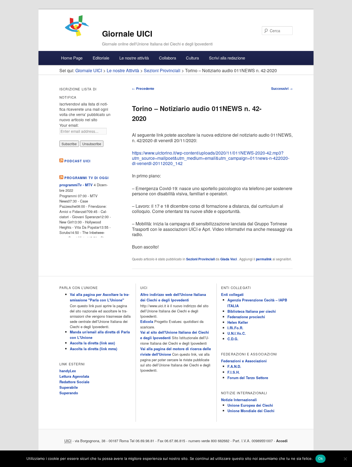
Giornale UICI (127, 33)
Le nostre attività (134, 58)
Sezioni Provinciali (200, 259)
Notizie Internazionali (239, 399)
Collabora (167, 58)
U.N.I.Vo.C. (236, 333)
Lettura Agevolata (74, 376)
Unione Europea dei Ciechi (250, 405)
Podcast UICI (77, 161)
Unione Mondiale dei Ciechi (250, 410)
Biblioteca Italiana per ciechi (251, 311)
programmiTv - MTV (76, 184)
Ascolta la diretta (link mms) (93, 348)
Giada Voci (229, 259)
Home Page (71, 58)
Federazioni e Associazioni (244, 360)
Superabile (68, 387)
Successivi (282, 88)
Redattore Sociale (74, 381)
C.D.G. (232, 338)
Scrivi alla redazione (227, 58)
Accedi (282, 440)
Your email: (69, 125)
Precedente (143, 88)
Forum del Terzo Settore (247, 377)
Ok (320, 458)
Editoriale (101, 58)
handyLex (67, 370)
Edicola (146, 321)
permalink (264, 259)
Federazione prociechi (246, 316)
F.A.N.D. (234, 366)
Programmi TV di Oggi (86, 178)
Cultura (192, 58)
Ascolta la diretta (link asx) (92, 343)
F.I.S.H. (233, 372)
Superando (68, 392)
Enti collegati (232, 294)
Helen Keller (237, 322)
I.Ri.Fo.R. (235, 327)
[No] (345, 458)
